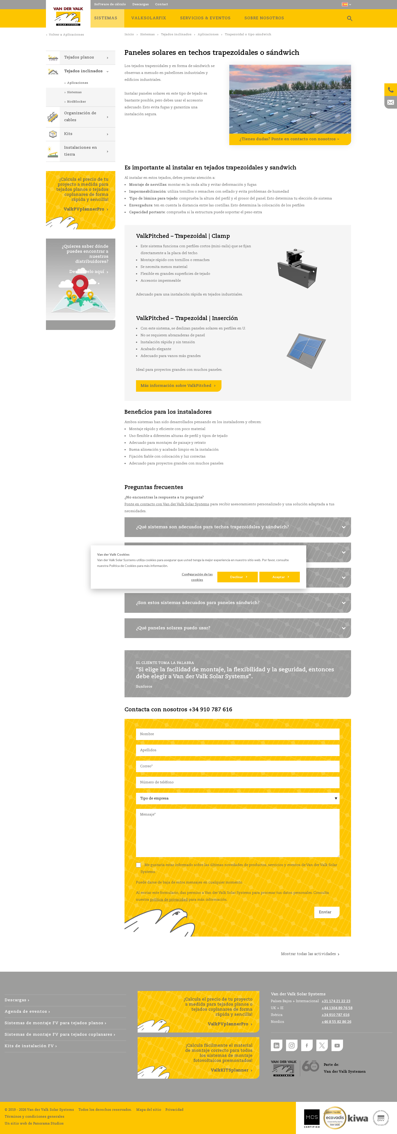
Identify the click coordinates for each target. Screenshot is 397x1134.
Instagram (292, 1045)
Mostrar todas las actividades (308, 954)
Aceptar (278, 577)
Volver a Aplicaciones (66, 34)
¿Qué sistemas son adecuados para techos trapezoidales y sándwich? (212, 527)
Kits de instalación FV (29, 1046)
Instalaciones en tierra (80, 151)
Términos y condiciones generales (34, 1116)
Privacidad (174, 1109)
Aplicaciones (208, 34)
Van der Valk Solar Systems (68, 16)
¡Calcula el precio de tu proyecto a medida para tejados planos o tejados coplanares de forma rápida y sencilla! (82, 194)
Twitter (322, 1045)
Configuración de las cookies (197, 577)
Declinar (236, 577)
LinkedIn (276, 1045)
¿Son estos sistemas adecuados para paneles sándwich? (198, 603)
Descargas (15, 1000)
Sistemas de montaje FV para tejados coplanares (58, 1035)
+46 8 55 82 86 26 (336, 1022)
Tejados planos (79, 57)
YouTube (337, 1045)
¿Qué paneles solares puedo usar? (173, 628)
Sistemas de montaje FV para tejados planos (54, 1023)
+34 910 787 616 (335, 1015)
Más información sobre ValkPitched (176, 386)
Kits (68, 134)
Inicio (129, 34)
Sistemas (147, 34)
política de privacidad (169, 899)
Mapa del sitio (148, 1109)
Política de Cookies (122, 566)
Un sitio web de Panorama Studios (34, 1123)
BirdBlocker (76, 101)
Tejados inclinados (176, 34)
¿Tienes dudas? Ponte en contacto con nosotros (287, 139)
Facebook (307, 1045)
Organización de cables (80, 116)
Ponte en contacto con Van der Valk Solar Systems (167, 504)
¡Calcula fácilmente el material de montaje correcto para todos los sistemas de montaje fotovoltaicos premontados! (218, 1058)
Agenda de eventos (26, 1012)
